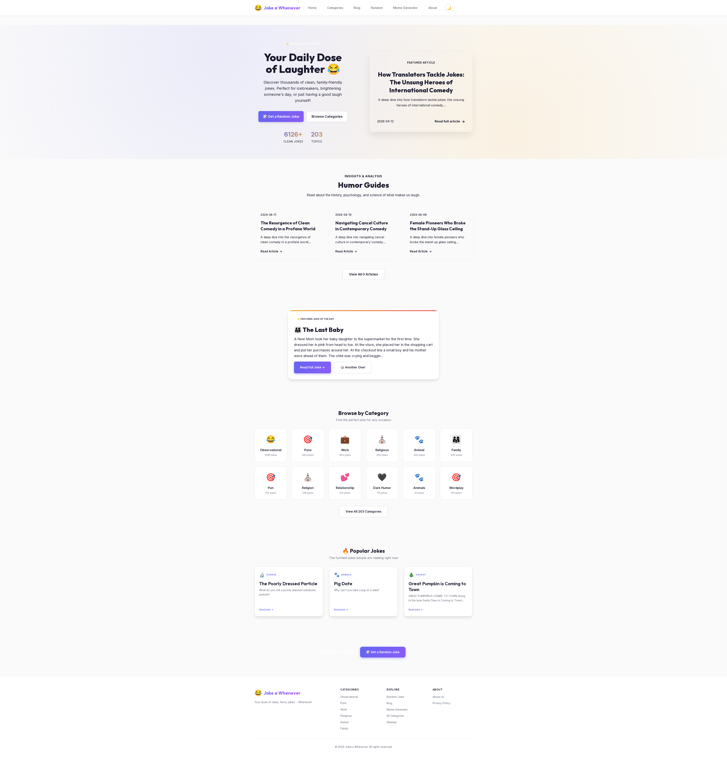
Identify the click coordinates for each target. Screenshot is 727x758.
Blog (357, 8)
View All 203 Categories (363, 511)
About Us (438, 696)
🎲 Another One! (352, 367)
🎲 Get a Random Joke (281, 116)
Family (344, 728)
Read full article (450, 121)
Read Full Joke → (312, 367)
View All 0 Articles (363, 274)
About (432, 8)
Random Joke (395, 696)
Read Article (271, 251)
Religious (346, 715)
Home (312, 8)
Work (343, 709)
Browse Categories (327, 116)
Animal (344, 722)
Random (377, 8)
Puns (343, 703)
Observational (349, 696)
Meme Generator (405, 8)
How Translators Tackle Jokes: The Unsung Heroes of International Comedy (421, 82)
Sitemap (392, 722)
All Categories (395, 715)
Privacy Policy (441, 703)
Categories (335, 8)
